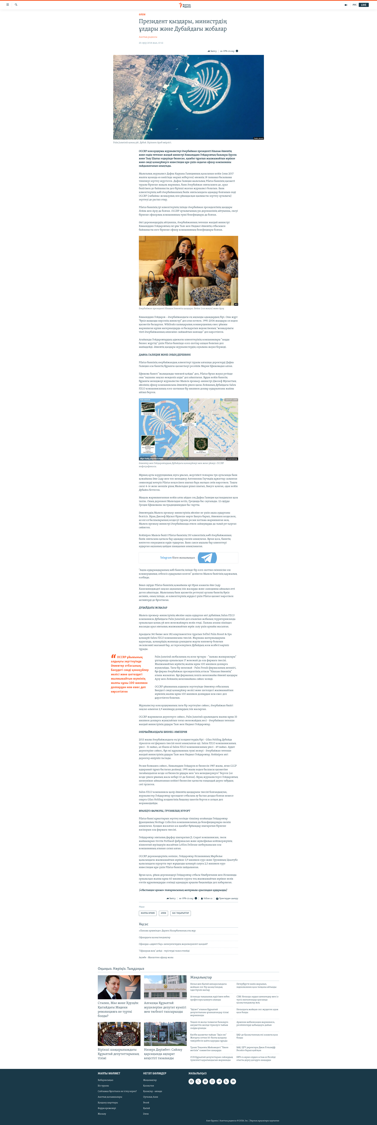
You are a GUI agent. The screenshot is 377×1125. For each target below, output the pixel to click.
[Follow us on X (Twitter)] (198, 1081)
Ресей (146, 1102)
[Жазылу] (233, 1081)
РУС (355, 5)
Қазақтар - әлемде (152, 1091)
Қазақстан (148, 1086)
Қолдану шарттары (108, 1102)
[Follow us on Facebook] (191, 1081)
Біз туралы (103, 1086)
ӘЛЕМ (142, 14)
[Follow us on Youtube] (205, 1081)
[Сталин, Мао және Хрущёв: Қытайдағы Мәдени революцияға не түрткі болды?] (119, 987)
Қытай (146, 1108)
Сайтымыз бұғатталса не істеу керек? (117, 1091)
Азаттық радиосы (148, 37)
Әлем (146, 1114)
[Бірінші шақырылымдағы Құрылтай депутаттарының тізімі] (119, 1034)
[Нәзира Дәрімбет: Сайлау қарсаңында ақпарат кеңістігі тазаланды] (165, 1034)
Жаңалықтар (150, 1080)
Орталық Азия (150, 1097)
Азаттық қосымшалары (110, 1097)
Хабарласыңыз (105, 1080)
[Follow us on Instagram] (212, 1081)
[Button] (212, 51)
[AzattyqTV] (346, 5)
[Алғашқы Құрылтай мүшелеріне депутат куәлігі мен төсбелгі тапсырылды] (165, 987)
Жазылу (102, 1114)
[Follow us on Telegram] (219, 1081)
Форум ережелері (107, 1108)
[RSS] (226, 1081)
